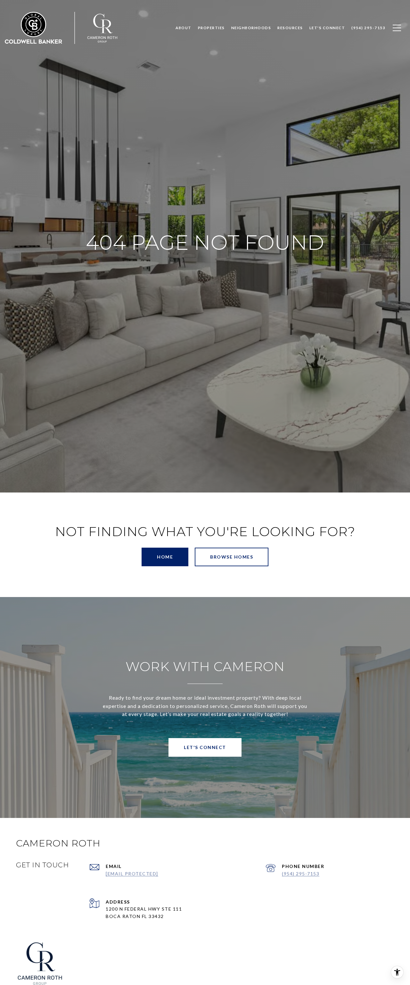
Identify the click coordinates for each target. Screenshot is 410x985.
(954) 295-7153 (300, 873)
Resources (290, 28)
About (184, 28)
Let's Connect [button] (205, 747)
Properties (211, 28)
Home (165, 557)
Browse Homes (231, 557)
